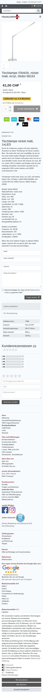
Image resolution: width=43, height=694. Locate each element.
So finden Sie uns (8, 466)
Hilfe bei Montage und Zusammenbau (16, 552)
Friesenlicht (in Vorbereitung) (13, 594)
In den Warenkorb (26, 109)
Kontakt (5, 484)
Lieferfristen (6, 428)
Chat (19, 2)
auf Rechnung (7, 541)
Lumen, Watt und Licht (10, 449)
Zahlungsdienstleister (14, 667)
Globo (4, 596)
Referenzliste (7, 559)
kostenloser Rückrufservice (12, 492)
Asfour (4, 586)
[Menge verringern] (10, 110)
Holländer (5, 601)
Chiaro (4, 589)
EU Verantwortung (10, 313)
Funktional (9, 672)
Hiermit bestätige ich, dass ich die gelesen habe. (22, 291)
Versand (5, 433)
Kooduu (5, 604)
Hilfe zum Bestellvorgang (11, 494)
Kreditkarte (6, 538)
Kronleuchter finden (9, 442)
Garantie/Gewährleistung (11, 420)
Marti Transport (7, 476)
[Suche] (38, 11)
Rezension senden (11, 402)
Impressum (6, 656)
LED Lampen (7, 452)
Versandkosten (19, 103)
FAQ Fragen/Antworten (10, 423)
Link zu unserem (10, 497)
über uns (5, 461)
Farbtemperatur (8, 447)
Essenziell (9, 665)
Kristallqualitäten (8, 444)
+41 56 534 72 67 (34, 2)
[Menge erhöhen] (10, 107)
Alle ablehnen (21, 685)
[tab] (21, 306)
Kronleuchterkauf (8, 439)
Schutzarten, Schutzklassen (12, 454)
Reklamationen (7, 499)
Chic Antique (6, 591)
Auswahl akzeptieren (21, 689)
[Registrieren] (7, 6)
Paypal (4, 543)
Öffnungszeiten (7, 464)
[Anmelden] (2, 6)
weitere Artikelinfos (11, 306)
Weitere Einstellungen (10, 675)
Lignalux (5, 612)
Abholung (5, 418)
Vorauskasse (6, 536)
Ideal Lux (5, 599)
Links (4, 430)
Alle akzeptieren (22, 680)
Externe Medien (12, 670)
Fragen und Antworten (10, 487)
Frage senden (31, 297)
